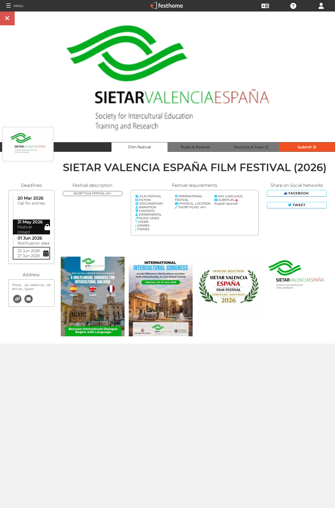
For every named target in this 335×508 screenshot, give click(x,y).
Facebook (298, 193)
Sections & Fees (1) (251, 147)
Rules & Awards (195, 147)
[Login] (321, 5)
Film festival (139, 147)
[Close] (7, 18)
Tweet (298, 205)
